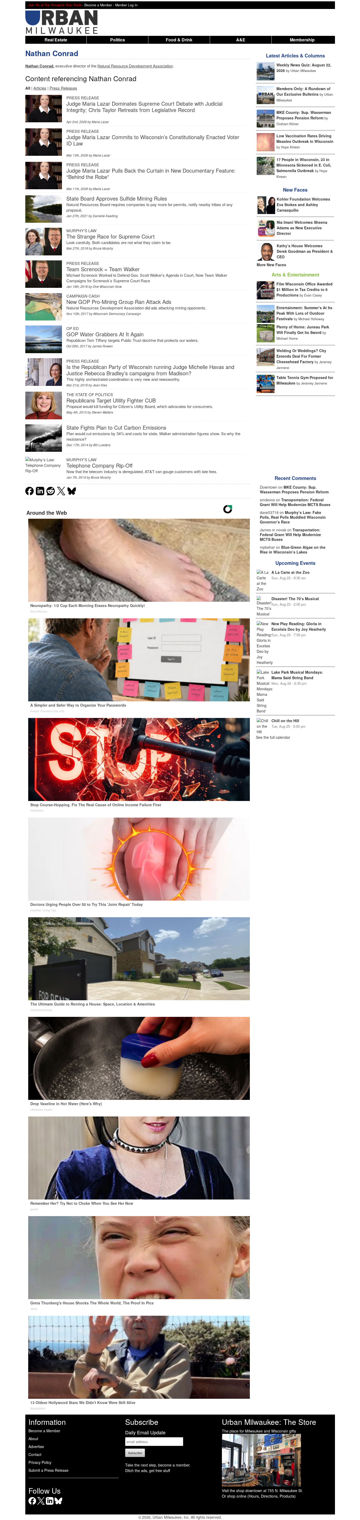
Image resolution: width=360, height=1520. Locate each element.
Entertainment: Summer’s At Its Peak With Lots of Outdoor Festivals (304, 313)
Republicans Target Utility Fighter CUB (111, 400)
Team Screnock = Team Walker (103, 269)
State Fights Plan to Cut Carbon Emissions (116, 427)
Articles (39, 88)
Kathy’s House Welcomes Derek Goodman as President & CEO (305, 251)
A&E (240, 40)
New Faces (295, 189)
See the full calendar (273, 737)
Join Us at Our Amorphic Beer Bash (54, 5)
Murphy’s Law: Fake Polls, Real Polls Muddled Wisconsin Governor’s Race (293, 517)
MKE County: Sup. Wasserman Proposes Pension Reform (303, 115)
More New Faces (271, 264)
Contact (34, 1454)
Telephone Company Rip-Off (99, 465)
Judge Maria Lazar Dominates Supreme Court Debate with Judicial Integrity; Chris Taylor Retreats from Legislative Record (144, 107)
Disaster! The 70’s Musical (295, 598)
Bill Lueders (101, 445)
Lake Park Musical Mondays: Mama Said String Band (297, 674)
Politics (117, 40)
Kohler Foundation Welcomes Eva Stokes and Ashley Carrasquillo (303, 204)
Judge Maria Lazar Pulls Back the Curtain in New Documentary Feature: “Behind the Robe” (151, 174)
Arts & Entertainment (295, 274)
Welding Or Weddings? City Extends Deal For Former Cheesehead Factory (301, 356)
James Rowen (102, 346)
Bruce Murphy (103, 248)
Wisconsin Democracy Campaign (117, 313)
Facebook (32, 1504)
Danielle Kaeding (105, 215)
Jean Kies (100, 385)
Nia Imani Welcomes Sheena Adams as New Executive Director (302, 228)
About (33, 1438)
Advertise (36, 1446)
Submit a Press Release (48, 1470)
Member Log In (126, 5)
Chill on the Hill (285, 720)
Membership (302, 40)
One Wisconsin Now (107, 286)
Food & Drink (179, 40)
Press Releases (63, 88)
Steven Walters (102, 412)
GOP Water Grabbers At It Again (105, 334)
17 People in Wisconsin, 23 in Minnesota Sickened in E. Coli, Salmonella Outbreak (303, 165)
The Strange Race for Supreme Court (110, 236)
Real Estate (56, 40)
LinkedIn (49, 1504)
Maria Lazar (100, 121)
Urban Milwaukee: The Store (269, 1421)
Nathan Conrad (51, 53)
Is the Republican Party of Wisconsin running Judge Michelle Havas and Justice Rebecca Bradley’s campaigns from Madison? (150, 370)
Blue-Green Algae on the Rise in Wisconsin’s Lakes (292, 550)
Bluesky (58, 1504)
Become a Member (44, 1430)
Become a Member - (99, 5)
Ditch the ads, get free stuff (147, 1470)
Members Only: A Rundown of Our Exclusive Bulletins (303, 91)
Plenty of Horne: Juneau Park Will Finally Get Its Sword (302, 329)
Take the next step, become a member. (158, 1465)
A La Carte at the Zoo (290, 572)
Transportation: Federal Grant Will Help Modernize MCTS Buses (295, 502)
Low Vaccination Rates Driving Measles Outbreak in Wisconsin (304, 138)
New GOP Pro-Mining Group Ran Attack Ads (118, 301)
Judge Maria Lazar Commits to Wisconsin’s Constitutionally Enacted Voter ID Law (152, 140)
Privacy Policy (39, 1462)
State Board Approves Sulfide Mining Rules (116, 198)
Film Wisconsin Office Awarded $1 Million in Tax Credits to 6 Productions (304, 289)
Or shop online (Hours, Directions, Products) (259, 1496)
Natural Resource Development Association (135, 66)
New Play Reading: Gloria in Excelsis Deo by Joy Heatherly (298, 626)
